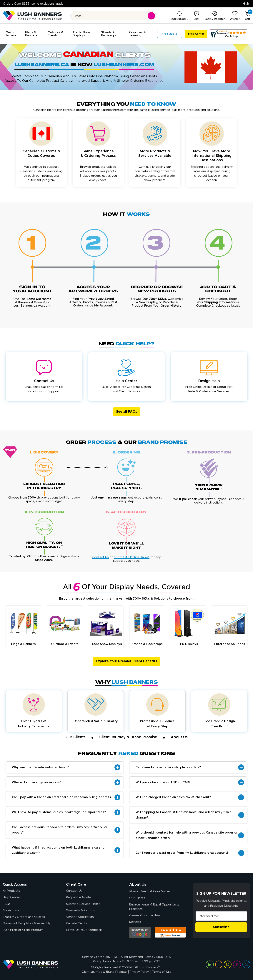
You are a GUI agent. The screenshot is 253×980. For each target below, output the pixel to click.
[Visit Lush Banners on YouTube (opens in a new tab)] (218, 964)
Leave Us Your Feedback (84, 929)
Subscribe (221, 927)
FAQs (7, 904)
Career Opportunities (144, 915)
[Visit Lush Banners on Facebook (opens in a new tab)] (237, 964)
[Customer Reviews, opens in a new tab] (228, 34)
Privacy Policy (139, 971)
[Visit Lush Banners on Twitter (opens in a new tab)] (246, 964)
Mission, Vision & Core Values (150, 891)
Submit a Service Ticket (83, 904)
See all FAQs (126, 411)
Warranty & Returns (80, 910)
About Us (179, 737)
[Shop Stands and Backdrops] (147, 623)
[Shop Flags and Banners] (23, 623)
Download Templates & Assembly (27, 923)
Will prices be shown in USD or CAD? (163, 782)
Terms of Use (162, 971)
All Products (11, 890)
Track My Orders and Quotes (24, 916)
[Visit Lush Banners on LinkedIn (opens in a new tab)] (210, 964)
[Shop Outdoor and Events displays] (65, 623)
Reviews (135, 921)
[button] (13, 34)
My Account (11, 910)
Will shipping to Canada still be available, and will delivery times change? (184, 815)
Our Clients (76, 737)
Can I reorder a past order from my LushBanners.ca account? (182, 852)
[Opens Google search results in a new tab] (140, 932)
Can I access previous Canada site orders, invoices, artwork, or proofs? (60, 830)
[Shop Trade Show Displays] (106, 623)
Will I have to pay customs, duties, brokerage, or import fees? (59, 812)
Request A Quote (78, 897)
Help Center (11, 897)
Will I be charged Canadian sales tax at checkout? (173, 797)
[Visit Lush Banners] (30, 964)
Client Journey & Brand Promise (128, 737)
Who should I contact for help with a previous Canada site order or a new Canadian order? (187, 835)
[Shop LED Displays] (188, 623)
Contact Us (74, 890)
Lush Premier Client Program (23, 929)
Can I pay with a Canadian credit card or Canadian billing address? (62, 797)
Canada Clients (76, 923)
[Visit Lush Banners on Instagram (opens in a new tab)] (228, 964)
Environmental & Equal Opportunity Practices (154, 906)
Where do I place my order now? (36, 782)
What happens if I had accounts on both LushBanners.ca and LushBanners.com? (58, 850)
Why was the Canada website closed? (40, 767)
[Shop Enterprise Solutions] (229, 623)
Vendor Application (80, 916)
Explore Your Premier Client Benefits (126, 661)
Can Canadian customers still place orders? (168, 767)
